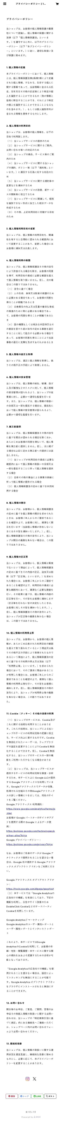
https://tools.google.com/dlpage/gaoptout (30, 888)
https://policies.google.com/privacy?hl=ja (29, 844)
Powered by (27, 1117)
